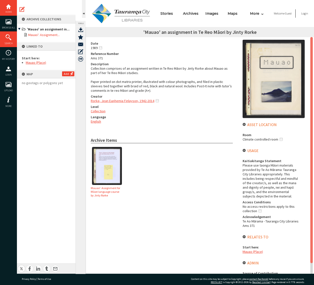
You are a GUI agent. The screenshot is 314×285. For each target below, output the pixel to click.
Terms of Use (44, 279)
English (96, 121)
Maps (232, 13)
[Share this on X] (21, 266)
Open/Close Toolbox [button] (84, 9)
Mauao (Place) (36, 62)
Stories (166, 13)
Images (211, 13)
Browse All (8, 27)
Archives (190, 13)
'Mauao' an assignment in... (48, 29)
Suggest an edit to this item (22, 9)
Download (81, 29)
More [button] (8, 106)
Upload (8, 90)
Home (8, 11)
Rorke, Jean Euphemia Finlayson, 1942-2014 (122, 101)
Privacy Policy (29, 279)
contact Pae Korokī (258, 279)
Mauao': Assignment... (44, 35)
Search (8, 43)
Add (66, 74)
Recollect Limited (261, 282)
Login (8, 74)
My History (8, 59)
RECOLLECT (216, 282)
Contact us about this (81, 44)
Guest (288, 13)
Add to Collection (81, 37)
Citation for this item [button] (81, 59)
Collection (98, 111)
